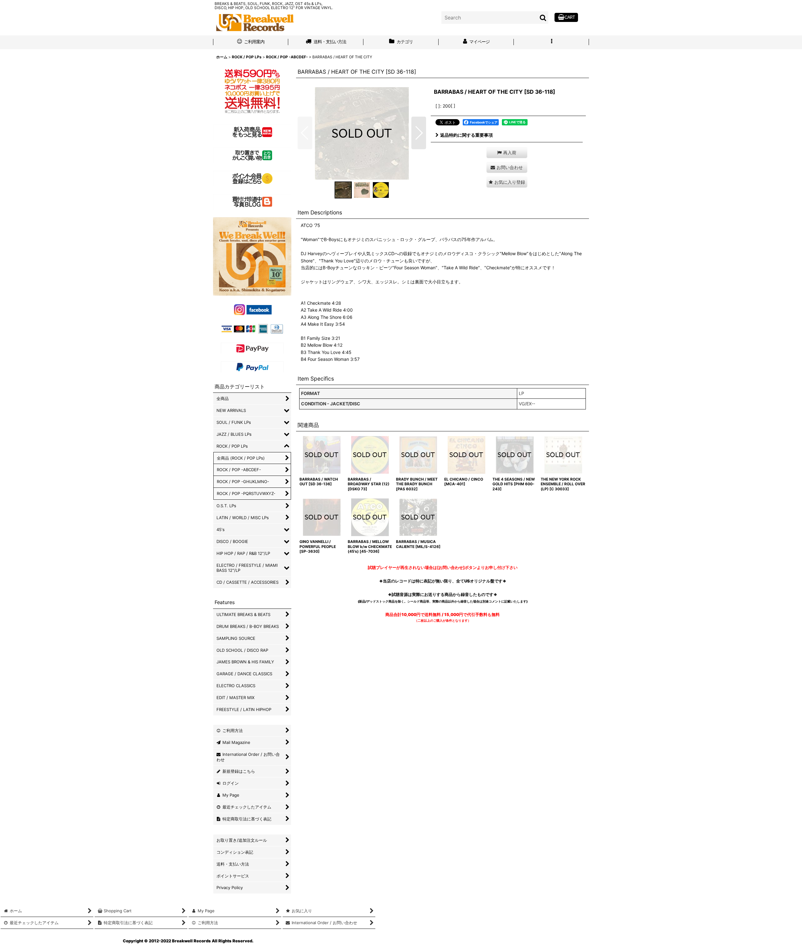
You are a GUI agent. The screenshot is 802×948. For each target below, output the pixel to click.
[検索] (543, 17)
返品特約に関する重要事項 (466, 135)
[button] (551, 42)
